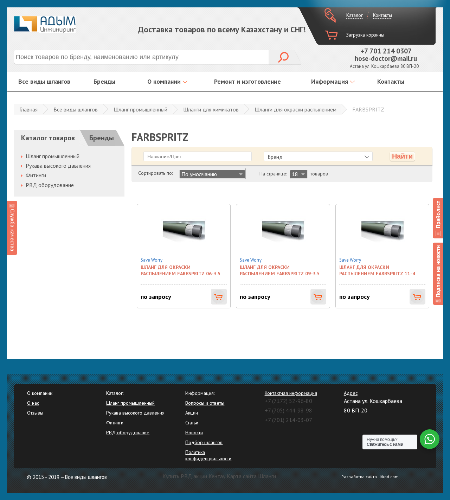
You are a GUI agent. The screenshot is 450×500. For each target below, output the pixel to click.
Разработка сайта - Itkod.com (370, 476)
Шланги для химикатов (211, 109)
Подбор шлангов (204, 442)
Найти (402, 156)
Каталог (354, 15)
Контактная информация (291, 393)
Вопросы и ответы (204, 403)
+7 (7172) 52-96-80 (288, 400)
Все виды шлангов (44, 81)
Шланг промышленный (140, 109)
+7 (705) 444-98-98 (288, 410)
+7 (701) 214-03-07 (288, 419)
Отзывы (35, 413)
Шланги (267, 476)
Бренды (104, 81)
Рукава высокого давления (58, 165)
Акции (191, 413)
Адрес (351, 393)
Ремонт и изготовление (247, 81)
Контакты (382, 15)
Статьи (191, 422)
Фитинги (36, 175)
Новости (194, 432)
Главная (28, 109)
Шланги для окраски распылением (295, 109)
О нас (33, 403)
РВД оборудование (50, 184)
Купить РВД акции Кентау (193, 476)
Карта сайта (242, 476)
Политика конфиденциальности (208, 455)
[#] (438, 218)
